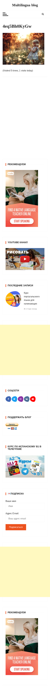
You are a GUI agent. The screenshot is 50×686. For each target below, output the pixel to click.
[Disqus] (25, 118)
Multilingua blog (25, 5)
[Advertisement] (25, 417)
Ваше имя (11, 568)
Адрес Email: (12, 581)
